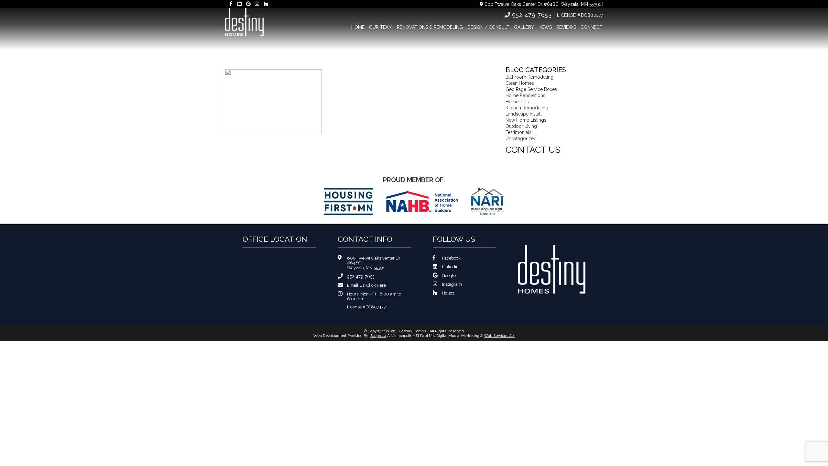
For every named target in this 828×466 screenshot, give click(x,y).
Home (358, 27)
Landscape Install (524, 113)
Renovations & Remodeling (430, 27)
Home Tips (517, 101)
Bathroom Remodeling (529, 77)
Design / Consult (488, 27)
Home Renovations (525, 95)
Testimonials (518, 132)
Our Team (380, 27)
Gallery (524, 27)
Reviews (566, 27)
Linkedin (450, 266)
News (545, 27)
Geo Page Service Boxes (531, 89)
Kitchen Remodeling (527, 107)
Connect (592, 27)
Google (449, 275)
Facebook (451, 258)
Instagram (452, 284)
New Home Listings (526, 120)
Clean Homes (520, 83)
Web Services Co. (499, 335)
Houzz (448, 293)
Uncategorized (521, 138)
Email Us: (366, 285)
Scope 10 (378, 335)
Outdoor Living (521, 126)
